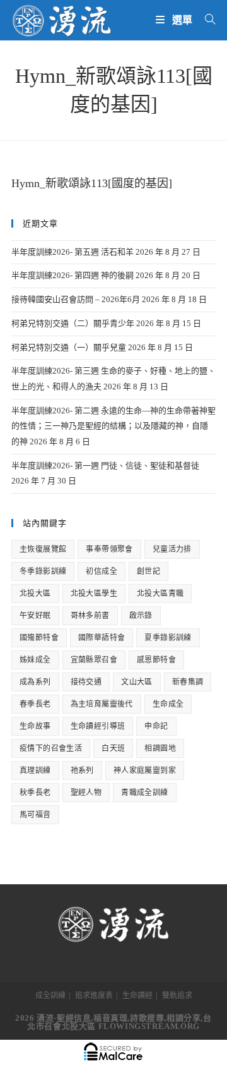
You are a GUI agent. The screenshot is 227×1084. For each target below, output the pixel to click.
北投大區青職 (160, 593)
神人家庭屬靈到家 (145, 770)
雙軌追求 (177, 995)
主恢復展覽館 (43, 549)
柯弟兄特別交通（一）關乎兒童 (68, 347)
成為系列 (35, 682)
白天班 (113, 748)
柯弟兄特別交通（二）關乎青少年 (72, 323)
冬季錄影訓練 (43, 571)
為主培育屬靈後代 (102, 704)
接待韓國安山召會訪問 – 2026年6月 (75, 299)
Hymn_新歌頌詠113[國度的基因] (91, 183)
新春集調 (188, 682)
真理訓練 (35, 770)
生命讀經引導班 (98, 726)
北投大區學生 (94, 593)
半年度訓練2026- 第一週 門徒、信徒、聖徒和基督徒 (105, 465)
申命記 (156, 726)
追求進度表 (94, 995)
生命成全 (168, 704)
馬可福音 (35, 814)
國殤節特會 (39, 637)
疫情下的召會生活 (51, 748)
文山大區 (137, 682)
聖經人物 (86, 792)
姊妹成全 (35, 659)
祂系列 (82, 770)
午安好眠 (35, 615)
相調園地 (160, 748)
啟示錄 (141, 615)
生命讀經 (137, 995)
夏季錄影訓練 (167, 637)
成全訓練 (50, 995)
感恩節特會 (156, 659)
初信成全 (101, 571)
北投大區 (35, 593)
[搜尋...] (205, 20)
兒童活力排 (172, 549)
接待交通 (86, 682)
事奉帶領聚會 (109, 549)
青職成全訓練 (144, 792)
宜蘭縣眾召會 (94, 659)
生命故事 (35, 726)
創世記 (148, 571)
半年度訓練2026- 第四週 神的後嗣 (72, 275)
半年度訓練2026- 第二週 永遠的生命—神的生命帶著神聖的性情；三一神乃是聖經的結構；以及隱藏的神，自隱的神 (113, 426)
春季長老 (35, 704)
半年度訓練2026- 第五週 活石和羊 (72, 252)
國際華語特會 (101, 637)
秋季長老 (35, 792)
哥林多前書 (90, 615)
